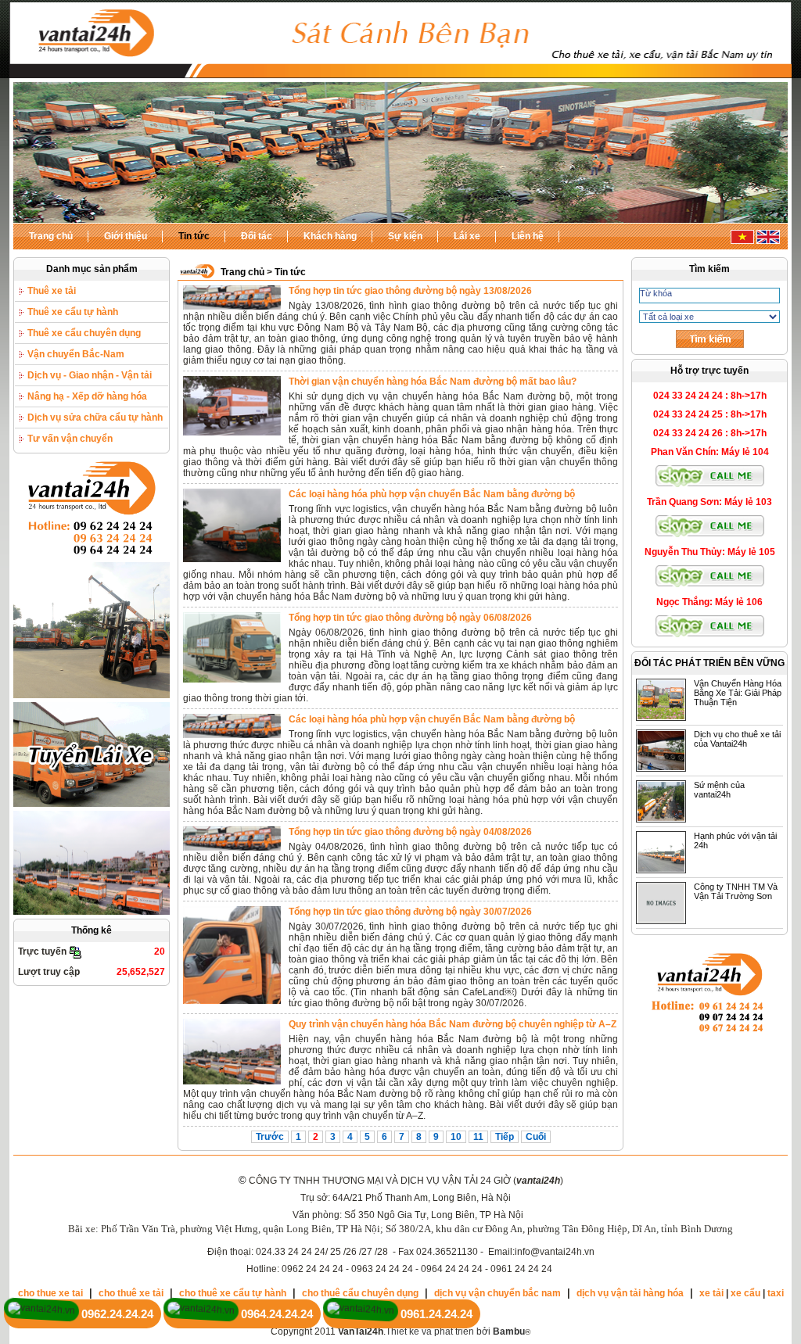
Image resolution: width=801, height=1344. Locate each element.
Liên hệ (528, 236)
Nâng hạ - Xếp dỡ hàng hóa (87, 396)
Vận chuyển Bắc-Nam (75, 354)
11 (478, 1136)
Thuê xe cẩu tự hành (72, 311)
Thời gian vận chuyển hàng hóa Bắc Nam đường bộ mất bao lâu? (433, 381)
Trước (270, 1136)
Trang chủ (51, 236)
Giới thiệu (125, 236)
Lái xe (467, 236)
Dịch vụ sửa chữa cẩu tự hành (95, 417)
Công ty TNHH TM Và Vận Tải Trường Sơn (736, 891)
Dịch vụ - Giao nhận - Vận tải (89, 375)
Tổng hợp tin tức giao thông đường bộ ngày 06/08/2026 (410, 617)
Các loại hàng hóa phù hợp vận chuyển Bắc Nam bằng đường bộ (432, 494)
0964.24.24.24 (277, 1314)
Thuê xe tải (51, 290)
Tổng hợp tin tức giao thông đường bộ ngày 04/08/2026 (410, 831)
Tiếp (504, 1136)
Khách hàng (330, 236)
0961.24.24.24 (436, 1314)
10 (456, 1136)
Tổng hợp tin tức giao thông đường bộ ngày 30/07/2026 (410, 911)
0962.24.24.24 (117, 1314)
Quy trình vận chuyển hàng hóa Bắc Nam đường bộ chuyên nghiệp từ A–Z (452, 1024)
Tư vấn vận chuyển (70, 438)
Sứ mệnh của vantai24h (719, 789)
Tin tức (194, 236)
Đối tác (256, 236)
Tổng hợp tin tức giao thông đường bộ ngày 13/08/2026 (410, 290)
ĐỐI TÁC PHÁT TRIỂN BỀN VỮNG (709, 663)
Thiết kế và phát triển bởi (455, 1331)
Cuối (536, 1136)
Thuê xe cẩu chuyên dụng (84, 333)
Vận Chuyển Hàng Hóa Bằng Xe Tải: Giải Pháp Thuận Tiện (737, 693)
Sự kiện (405, 236)
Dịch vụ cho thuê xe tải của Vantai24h (737, 738)
